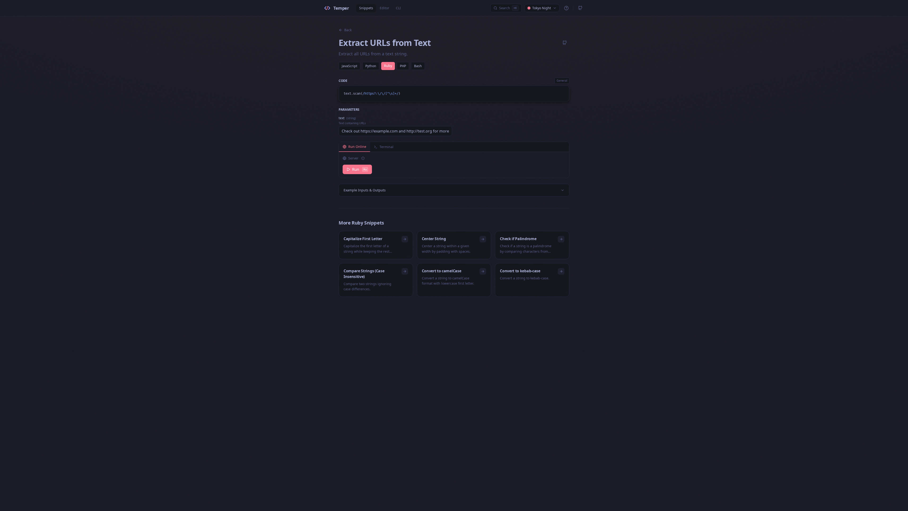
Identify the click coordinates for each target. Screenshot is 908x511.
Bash (418, 66)
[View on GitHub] (580, 8)
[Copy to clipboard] (563, 92)
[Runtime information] (363, 158)
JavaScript (349, 66)
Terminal (386, 147)
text (347, 118)
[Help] (566, 8)
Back (348, 30)
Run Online (357, 146)
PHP (403, 66)
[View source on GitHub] (564, 43)
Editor (384, 8)
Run (359, 169)
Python (370, 66)
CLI (398, 8)
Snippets (366, 8)
